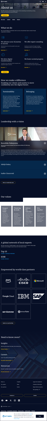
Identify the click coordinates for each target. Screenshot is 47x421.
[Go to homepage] (4, 1)
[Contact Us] (42, 1)
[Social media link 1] (2, 400)
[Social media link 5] (19, 400)
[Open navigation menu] (45, 1)
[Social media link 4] (14, 400)
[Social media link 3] (10, 400)
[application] (23, 416)
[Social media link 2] (6, 400)
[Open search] (40, 1)
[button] (6, 406)
